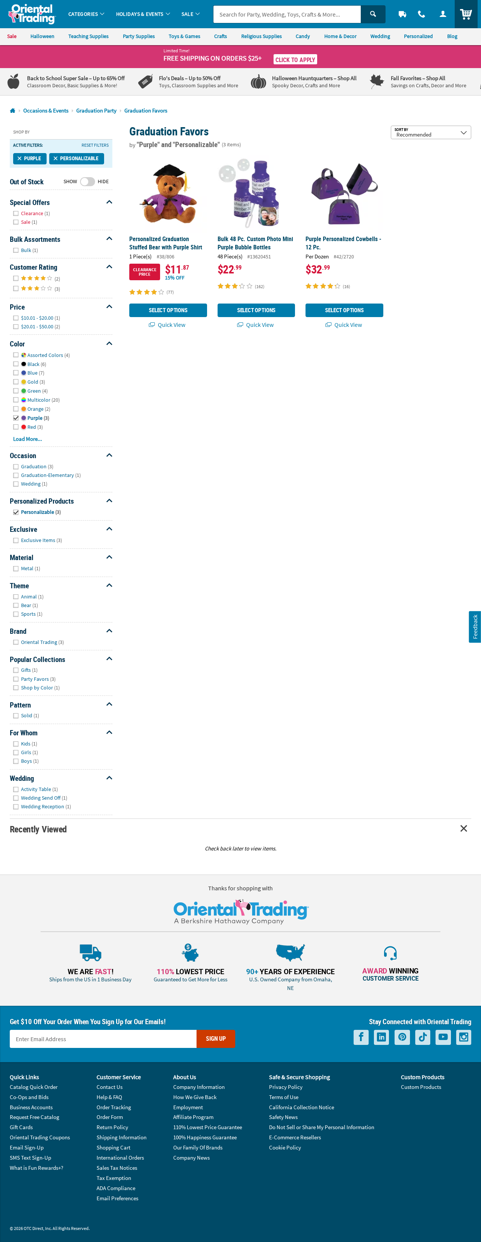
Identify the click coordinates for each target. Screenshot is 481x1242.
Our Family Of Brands (197, 1147)
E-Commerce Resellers (295, 1137)
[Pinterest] (402, 1037)
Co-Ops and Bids (29, 1097)
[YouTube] (443, 1037)
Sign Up (216, 1038)
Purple (32, 158)
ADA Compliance (116, 1188)
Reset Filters (95, 145)
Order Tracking (114, 1107)
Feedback (475, 627)
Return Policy (112, 1127)
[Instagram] (463, 1037)
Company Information (199, 1086)
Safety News (283, 1117)
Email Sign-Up (27, 1147)
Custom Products (421, 1086)
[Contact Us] (421, 14)
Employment (188, 1107)
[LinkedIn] (381, 1037)
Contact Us (110, 1086)
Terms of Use (283, 1097)
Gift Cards (21, 1127)
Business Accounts (31, 1107)
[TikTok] (422, 1037)
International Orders (120, 1157)
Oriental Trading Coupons (40, 1137)
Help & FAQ (109, 1097)
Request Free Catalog (34, 1117)
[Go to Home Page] (12, 110)
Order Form (110, 1117)
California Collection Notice (301, 1107)
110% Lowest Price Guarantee (207, 1127)
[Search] (373, 14)
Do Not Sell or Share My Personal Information (321, 1127)
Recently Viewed (38, 829)
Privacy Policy (286, 1086)
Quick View (171, 324)
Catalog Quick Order (33, 1086)
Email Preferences (117, 1198)
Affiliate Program (193, 1117)
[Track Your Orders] (402, 14)
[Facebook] (361, 1037)
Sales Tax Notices (117, 1167)
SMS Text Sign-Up (30, 1157)
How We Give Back (194, 1097)
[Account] (443, 14)
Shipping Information (122, 1137)
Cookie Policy (285, 1147)
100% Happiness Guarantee (205, 1137)
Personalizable (79, 158)
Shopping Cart (113, 1147)
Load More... (27, 438)
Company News (191, 1157)
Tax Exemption (114, 1177)
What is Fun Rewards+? (36, 1167)
